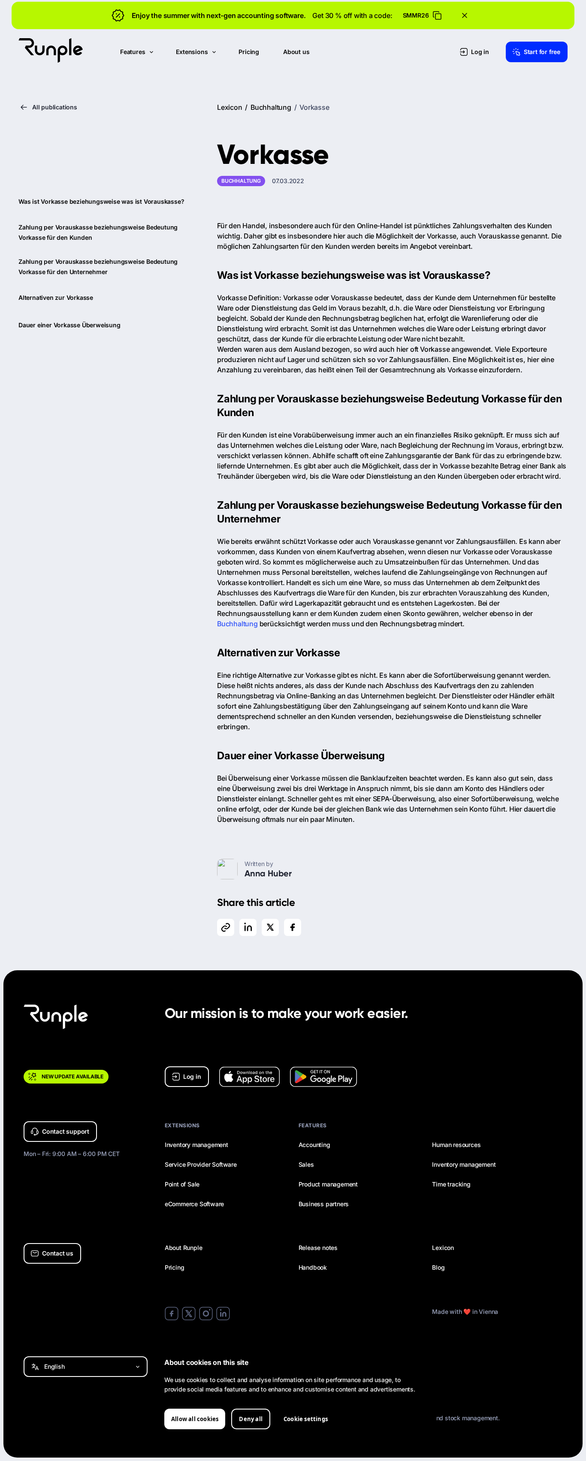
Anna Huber (268, 873)
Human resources (456, 1144)
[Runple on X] (189, 1314)
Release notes (318, 1247)
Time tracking (451, 1184)
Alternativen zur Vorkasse (55, 297)
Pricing (174, 1267)
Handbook (313, 1267)
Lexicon (229, 107)
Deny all (251, 1419)
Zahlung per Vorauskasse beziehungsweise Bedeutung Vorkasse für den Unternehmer (98, 266)
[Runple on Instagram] (206, 1314)
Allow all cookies (194, 1419)
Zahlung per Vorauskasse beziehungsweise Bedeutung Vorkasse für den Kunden (98, 232)
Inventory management (196, 1144)
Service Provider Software (201, 1164)
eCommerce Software (194, 1203)
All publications (54, 107)
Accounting (314, 1144)
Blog (438, 1267)
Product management (328, 1184)
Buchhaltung (272, 107)
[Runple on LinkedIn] (223, 1314)
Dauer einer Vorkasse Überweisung (69, 325)
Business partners (324, 1203)
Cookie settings (306, 1419)
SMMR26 (416, 15)
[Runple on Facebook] (171, 1314)
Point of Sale (182, 1184)
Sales (306, 1164)
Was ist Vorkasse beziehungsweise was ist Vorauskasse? (101, 201)
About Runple (183, 1247)
